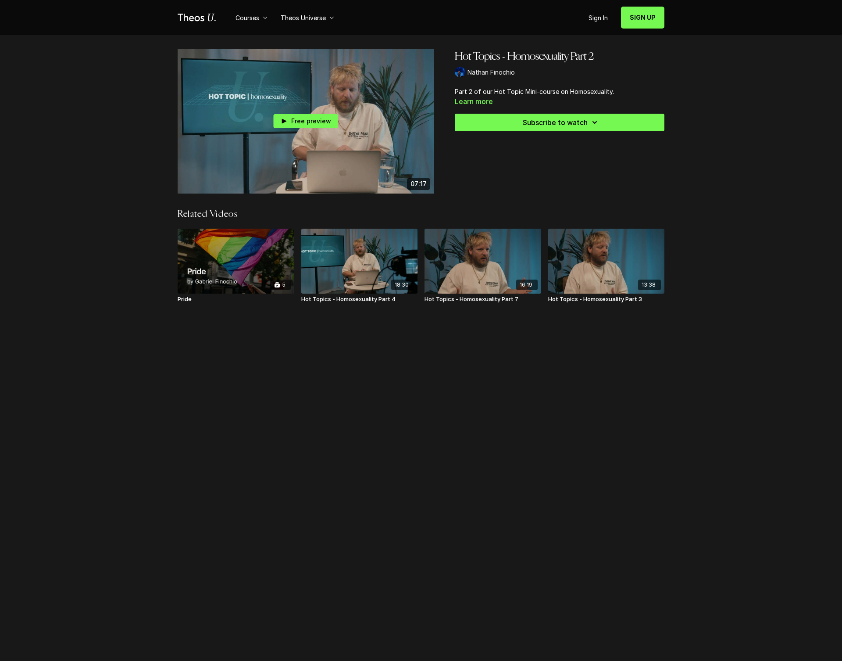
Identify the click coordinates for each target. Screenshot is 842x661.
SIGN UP (643, 17)
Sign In (598, 18)
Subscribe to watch (555, 122)
